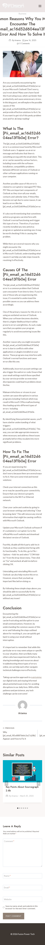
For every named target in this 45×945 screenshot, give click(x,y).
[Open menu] (40, 6)
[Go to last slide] (6, 783)
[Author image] (10, 40)
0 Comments (24, 43)
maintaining (36, 677)
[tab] (17, 808)
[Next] (38, 783)
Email (7, 887)
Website (8, 899)
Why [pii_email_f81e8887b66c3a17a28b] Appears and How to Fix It (19, 733)
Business (22, 13)
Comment (9, 841)
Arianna (18, 40)
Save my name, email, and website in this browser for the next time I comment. (22, 907)
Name (7, 876)
